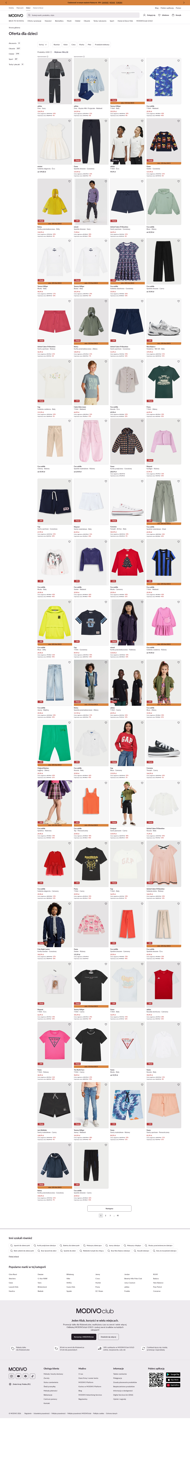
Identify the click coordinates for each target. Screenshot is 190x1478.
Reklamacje (48, 1395)
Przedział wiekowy (102, 44)
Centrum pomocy (50, 1399)
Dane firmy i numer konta (88, 1378)
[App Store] (173, 1380)
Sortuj (41, 44)
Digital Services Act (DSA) (123, 1395)
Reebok (40, 1291)
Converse (156, 1291)
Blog (156, 8)
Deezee (40, 1274)
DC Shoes (99, 1291)
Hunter (98, 1283)
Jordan (127, 1274)
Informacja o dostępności (123, 1391)
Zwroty (46, 1378)
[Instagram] (11, 1376)
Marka (81, 44)
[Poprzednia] (6, 2)
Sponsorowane (41, 56)
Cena (73, 44)
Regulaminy (83, 1399)
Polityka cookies (98, 1413)
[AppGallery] (173, 1385)
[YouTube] (18, 1376)
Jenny (97, 1274)
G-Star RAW (42, 1278)
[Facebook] (25, 1376)
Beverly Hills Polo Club (133, 1278)
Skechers (12, 1278)
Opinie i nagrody (119, 1399)
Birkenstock (42, 1287)
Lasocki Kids (13, 1287)
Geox (11, 1283)
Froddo (127, 1291)
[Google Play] (173, 1374)
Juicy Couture (129, 1283)
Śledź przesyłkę (49, 1386)
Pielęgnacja (117, 1378)
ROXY (155, 1274)
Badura (156, 1278)
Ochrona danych (111, 1413)
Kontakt (47, 1403)
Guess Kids (71, 1287)
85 (118, 1215)
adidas (126, 1287)
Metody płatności (50, 1391)
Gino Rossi (13, 1274)
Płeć (89, 44)
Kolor (66, 44)
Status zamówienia (51, 1382)
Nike (68, 1278)
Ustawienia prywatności (42, 1413)
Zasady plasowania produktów (125, 1382)
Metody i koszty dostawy (53, 1374)
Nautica (12, 1291)
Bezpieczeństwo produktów (124, 1386)
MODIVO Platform (86, 1382)
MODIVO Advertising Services (90, 1395)
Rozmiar (57, 44)
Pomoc (178, 8)
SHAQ (69, 1283)
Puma (97, 1287)
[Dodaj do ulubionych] (69, 60)
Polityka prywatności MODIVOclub (79, 1413)
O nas (81, 1374)
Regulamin (28, 1413)
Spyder (69, 1291)
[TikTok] (32, 1376)
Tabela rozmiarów (120, 1374)
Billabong (70, 1274)
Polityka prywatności (59, 1413)
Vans (39, 1283)
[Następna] (183, 2)
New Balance (158, 1283)
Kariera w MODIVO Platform (90, 1386)
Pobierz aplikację (167, 8)
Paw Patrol (157, 1287)
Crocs (97, 1278)
